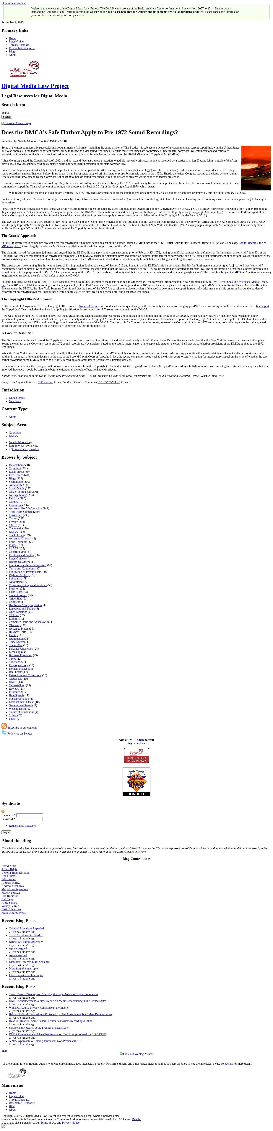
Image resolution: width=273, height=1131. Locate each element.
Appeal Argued (18, 948)
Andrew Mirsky (10, 882)
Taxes (12, 658)
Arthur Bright (9, 869)
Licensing (14, 651)
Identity (13, 635)
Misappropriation (19, 698)
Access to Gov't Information (25, 508)
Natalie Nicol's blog (20, 442)
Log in (13, 445)
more (4, 1050)
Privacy (13, 521)
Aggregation (16, 638)
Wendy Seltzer (10, 906)
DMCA (13, 435)
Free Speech (16, 475)
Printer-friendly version (25, 449)
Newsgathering (18, 495)
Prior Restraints (18, 541)
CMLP (13, 525)
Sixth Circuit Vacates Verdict (26, 935)
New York (15, 401)
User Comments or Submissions (27, 565)
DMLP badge (135, 739)
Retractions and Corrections (25, 675)
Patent (12, 718)
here (219, 212)
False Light (15, 591)
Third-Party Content (20, 511)
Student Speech (18, 595)
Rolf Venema (45, 382)
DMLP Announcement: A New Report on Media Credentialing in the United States (57, 1000)
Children (14, 615)
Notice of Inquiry (89, 306)
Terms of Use (48, 1122)
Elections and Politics (21, 555)
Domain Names (18, 668)
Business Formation (20, 655)
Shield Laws (16, 535)
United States (17, 397)
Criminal (14, 501)
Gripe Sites (15, 598)
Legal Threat (16, 471)
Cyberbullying (17, 551)
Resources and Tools (21, 608)
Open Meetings (18, 611)
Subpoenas (15, 578)
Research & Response (22, 48)
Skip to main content (13, 3)
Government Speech (21, 705)
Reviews (14, 688)
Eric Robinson (9, 896)
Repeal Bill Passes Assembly (26, 941)
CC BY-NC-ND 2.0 (109, 382)
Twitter (13, 518)
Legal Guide (16, 41)
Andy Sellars (9, 902)
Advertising (16, 581)
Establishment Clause (21, 702)
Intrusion (14, 588)
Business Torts (17, 631)
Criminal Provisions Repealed (26, 928)
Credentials (15, 678)
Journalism (15, 505)
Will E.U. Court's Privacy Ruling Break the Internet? (40, 1007)
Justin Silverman (11, 909)
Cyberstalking (17, 685)
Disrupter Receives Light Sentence (29, 961)
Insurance (14, 692)
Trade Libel (15, 645)
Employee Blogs (18, 665)
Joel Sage (7, 899)
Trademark (15, 528)
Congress (14, 601)
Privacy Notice (70, 1122)
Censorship (15, 515)
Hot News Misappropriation (25, 605)
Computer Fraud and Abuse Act (27, 621)
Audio (12, 416)
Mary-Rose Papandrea (14, 889)
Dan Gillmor (8, 876)
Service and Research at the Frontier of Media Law (39, 1027)
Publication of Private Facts (25, 571)
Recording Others (19, 561)
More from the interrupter (24, 968)
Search (5, 112)
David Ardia (8, 865)
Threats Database (19, 44)
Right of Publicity (19, 575)
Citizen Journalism (20, 491)
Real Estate (15, 672)
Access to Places (18, 628)
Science (13, 715)
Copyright (15, 432)
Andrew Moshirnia (12, 886)
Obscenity (15, 625)
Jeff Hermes (8, 879)
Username (8, 815)
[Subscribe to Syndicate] (2, 811)
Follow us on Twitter (19, 733)
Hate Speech (16, 695)
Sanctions (14, 662)
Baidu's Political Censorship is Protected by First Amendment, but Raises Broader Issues (60, 1014)
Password (8, 819)
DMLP (13, 682)
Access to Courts (19, 538)
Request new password (22, 825)
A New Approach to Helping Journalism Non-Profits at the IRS (46, 1041)
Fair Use (14, 498)
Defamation (16, 465)
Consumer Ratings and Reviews (28, 585)
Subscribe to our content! (22, 727)
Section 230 (16, 481)
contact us (227, 1063)
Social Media (16, 488)
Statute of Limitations (21, 712)
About (12, 54)
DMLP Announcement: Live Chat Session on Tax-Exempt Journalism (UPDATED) (58, 1034)
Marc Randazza (10, 892)
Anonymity (15, 485)
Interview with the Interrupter (26, 975)
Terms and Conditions (22, 568)
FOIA (12, 545)
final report (262, 306)
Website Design (18, 708)
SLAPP (13, 548)
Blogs (12, 478)
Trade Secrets (17, 641)
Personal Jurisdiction (21, 648)
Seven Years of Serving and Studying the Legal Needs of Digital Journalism (53, 994)
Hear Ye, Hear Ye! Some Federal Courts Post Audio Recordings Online (50, 1021)
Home (12, 38)
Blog (12, 51)
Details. (136, 1119)
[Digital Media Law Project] (136, 762)
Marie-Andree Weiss (13, 912)
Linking (13, 618)
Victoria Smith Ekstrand (15, 872)
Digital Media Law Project (35, 86)
